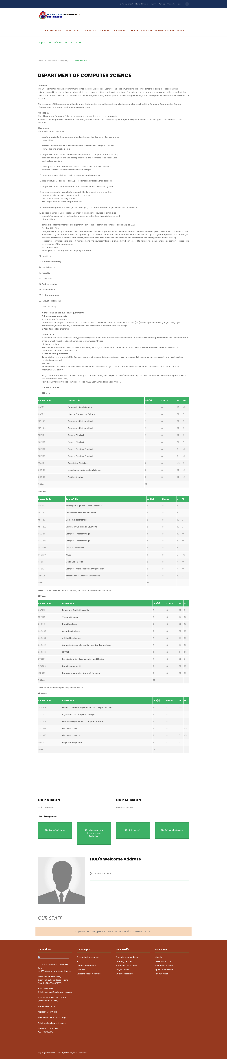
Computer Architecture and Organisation (85, 568)
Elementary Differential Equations (81, 526)
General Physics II (76, 442)
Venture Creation (70, 617)
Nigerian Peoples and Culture (81, 414)
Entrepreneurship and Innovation (81, 512)
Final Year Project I (70, 728)
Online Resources (174, 4)
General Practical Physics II (80, 456)
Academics (90, 30)
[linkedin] (176, 1053)
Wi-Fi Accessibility (124, 973)
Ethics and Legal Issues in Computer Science (82, 721)
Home (45, 30)
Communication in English (80, 407)
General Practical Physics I (80, 449)
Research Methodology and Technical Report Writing (86, 707)
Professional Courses (165, 30)
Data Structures (69, 624)
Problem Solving (75, 477)
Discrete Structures (75, 547)
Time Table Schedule (164, 965)
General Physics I (76, 435)
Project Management (72, 742)
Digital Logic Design (74, 561)
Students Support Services (89, 973)
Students (104, 30)
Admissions (119, 30)
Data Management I (71, 666)
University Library (163, 961)
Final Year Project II (71, 735)
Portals (162, 4)
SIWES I (69, 555)
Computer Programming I (78, 533)
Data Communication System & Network (81, 673)
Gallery (180, 30)
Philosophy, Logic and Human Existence (84, 505)
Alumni (153, 4)
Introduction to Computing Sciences (84, 470)
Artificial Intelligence (71, 638)
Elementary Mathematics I (80, 421)
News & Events (141, 4)
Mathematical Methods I (77, 520)
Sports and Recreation (126, 965)
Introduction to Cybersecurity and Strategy (83, 659)
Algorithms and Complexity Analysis (78, 714)
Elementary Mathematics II (80, 428)
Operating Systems (71, 631)
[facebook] (172, 1053)
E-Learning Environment (88, 957)
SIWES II (65, 652)
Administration (73, 30)
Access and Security (86, 965)
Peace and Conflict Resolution (76, 610)
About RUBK (55, 30)
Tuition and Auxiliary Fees (141, 30)
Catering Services (124, 961)
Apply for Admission (164, 969)
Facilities (81, 969)
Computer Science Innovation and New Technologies (86, 645)
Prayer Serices (122, 969)
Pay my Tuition (161, 973)
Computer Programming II (78, 540)
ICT (78, 961)
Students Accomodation (127, 957)
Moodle (158, 957)
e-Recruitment (126, 4)
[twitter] (184, 1053)
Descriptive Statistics (77, 463)
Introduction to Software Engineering (83, 575)
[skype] (180, 1053)
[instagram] (188, 1053)
